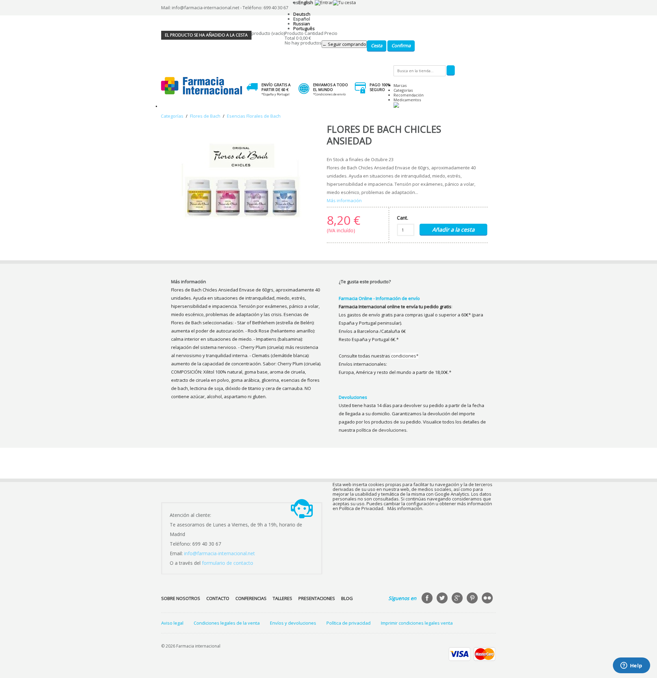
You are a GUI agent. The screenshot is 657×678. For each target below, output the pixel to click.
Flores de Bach (205, 116)
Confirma (401, 45)
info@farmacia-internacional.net (219, 553)
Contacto (217, 598)
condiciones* (404, 356)
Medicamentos (407, 99)
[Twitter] (443, 598)
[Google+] (458, 598)
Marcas (400, 85)
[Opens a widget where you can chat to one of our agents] (631, 666)
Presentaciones (316, 598)
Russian (301, 24)
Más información (344, 200)
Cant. (402, 217)
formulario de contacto (227, 563)
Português (304, 28)
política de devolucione (380, 430)
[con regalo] (396, 106)
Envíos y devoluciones (293, 623)
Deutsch (301, 14)
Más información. (405, 508)
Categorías (403, 90)
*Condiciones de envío (329, 94)
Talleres (282, 598)
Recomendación (409, 94)
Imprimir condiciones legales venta (417, 623)
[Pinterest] (473, 598)
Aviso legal (172, 623)
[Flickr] (488, 598)
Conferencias (251, 598)
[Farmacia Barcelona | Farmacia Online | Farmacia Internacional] (202, 86)
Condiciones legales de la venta (227, 623)
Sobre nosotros (180, 598)
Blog (347, 598)
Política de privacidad (348, 623)
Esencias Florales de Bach (254, 116)
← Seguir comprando (344, 44)
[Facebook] (428, 598)
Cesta (376, 45)
